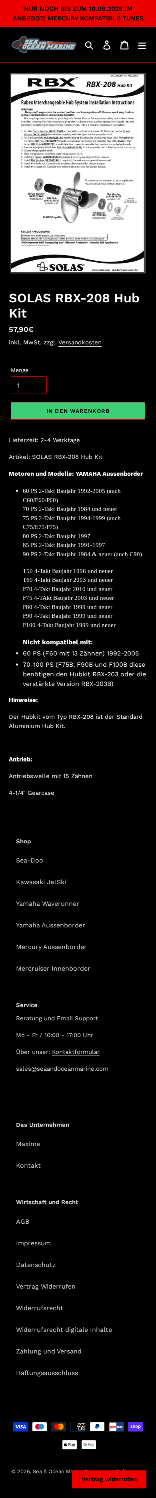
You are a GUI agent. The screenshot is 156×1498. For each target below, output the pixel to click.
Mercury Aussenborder (51, 947)
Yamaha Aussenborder (50, 925)
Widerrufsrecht (39, 1308)
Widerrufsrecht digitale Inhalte (64, 1329)
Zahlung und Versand (49, 1351)
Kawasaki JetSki (41, 882)
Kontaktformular (76, 1052)
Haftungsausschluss (47, 1373)
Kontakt (28, 1165)
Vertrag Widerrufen (46, 1286)
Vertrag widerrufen (109, 1479)
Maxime (28, 1144)
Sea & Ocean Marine (58, 1471)
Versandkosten (80, 342)
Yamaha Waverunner (47, 903)
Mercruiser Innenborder (53, 968)
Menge (19, 370)
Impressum (33, 1243)
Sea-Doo (29, 860)
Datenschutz (36, 1265)
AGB (22, 1221)
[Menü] (142, 45)
